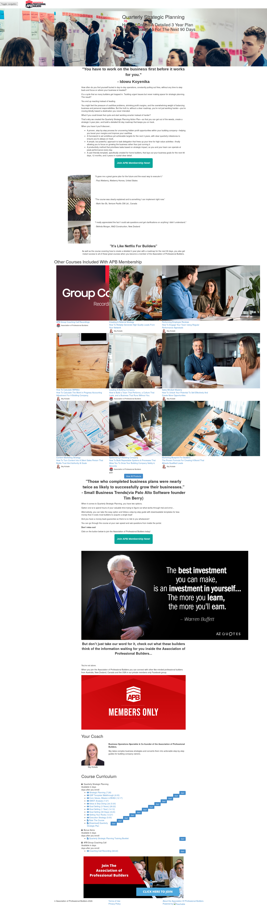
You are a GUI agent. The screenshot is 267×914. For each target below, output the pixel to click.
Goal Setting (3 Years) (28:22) (102, 806)
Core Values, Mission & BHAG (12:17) (106, 798)
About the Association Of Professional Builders (183, 901)
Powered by (168, 903)
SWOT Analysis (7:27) (99, 800)
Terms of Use (114, 901)
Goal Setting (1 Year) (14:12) (102, 809)
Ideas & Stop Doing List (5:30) (102, 803)
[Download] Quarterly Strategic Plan (97, 824)
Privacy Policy (114, 903)
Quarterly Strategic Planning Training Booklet (109, 838)
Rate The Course (96, 820)
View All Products (133, 476)
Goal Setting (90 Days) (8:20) (102, 811)
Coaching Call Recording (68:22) (103, 850)
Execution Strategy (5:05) (100, 817)
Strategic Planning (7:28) (100, 792)
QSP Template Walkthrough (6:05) (104, 795)
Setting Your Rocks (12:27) (101, 814)
